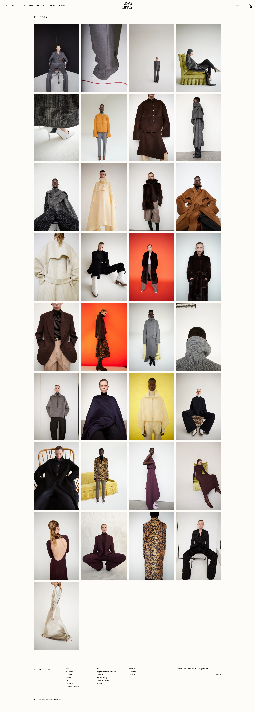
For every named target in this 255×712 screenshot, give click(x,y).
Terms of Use (101, 675)
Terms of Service (103, 681)
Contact (68, 678)
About (68, 669)
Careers (100, 684)
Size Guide (69, 681)
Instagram (132, 669)
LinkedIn (132, 675)
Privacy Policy (102, 678)
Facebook (132, 672)
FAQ (98, 669)
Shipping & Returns (72, 686)
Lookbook (69, 675)
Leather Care (70, 684)
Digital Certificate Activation (106, 672)
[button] (26, 6)
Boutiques (69, 672)
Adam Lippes (58, 699)
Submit (218, 674)
